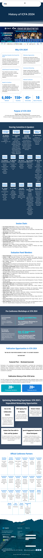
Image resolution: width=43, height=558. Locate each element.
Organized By (28, 504)
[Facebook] (36, 550)
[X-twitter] (38, 550)
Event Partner (21, 504)
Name (27, 533)
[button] (25, 3)
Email (26, 536)
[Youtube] (40, 550)
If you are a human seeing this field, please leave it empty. (29, 542)
